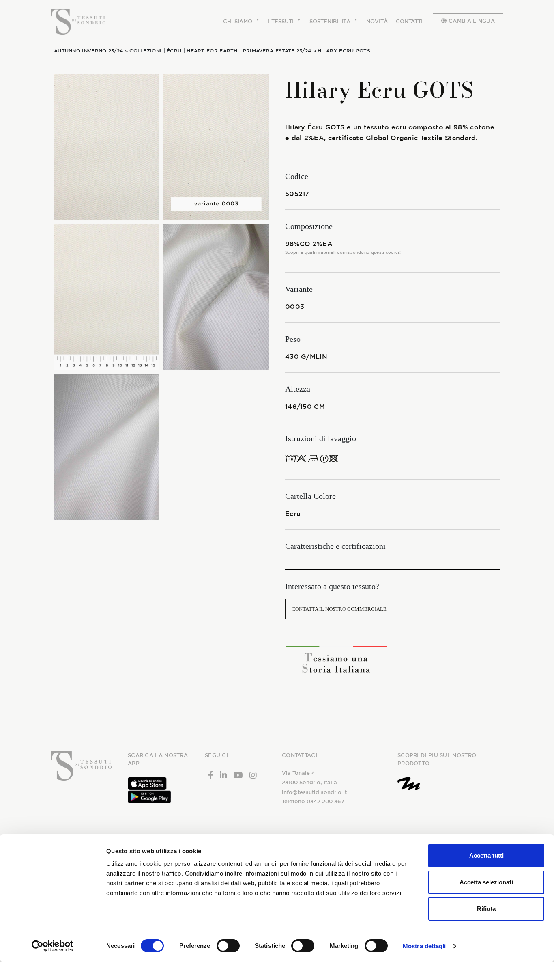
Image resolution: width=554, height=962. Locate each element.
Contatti (409, 21)
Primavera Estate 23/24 (277, 50)
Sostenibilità (329, 21)
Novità (377, 21)
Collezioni (145, 50)
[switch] (228, 945)
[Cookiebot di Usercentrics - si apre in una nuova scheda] (52, 946)
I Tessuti (281, 21)
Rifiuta (486, 908)
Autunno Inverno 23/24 (88, 50)
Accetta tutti (486, 855)
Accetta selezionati (486, 882)
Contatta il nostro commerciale (339, 609)
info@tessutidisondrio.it (314, 792)
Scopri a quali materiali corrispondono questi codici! (343, 252)
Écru (174, 50)
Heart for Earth (212, 50)
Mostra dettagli (424, 946)
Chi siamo (237, 21)
